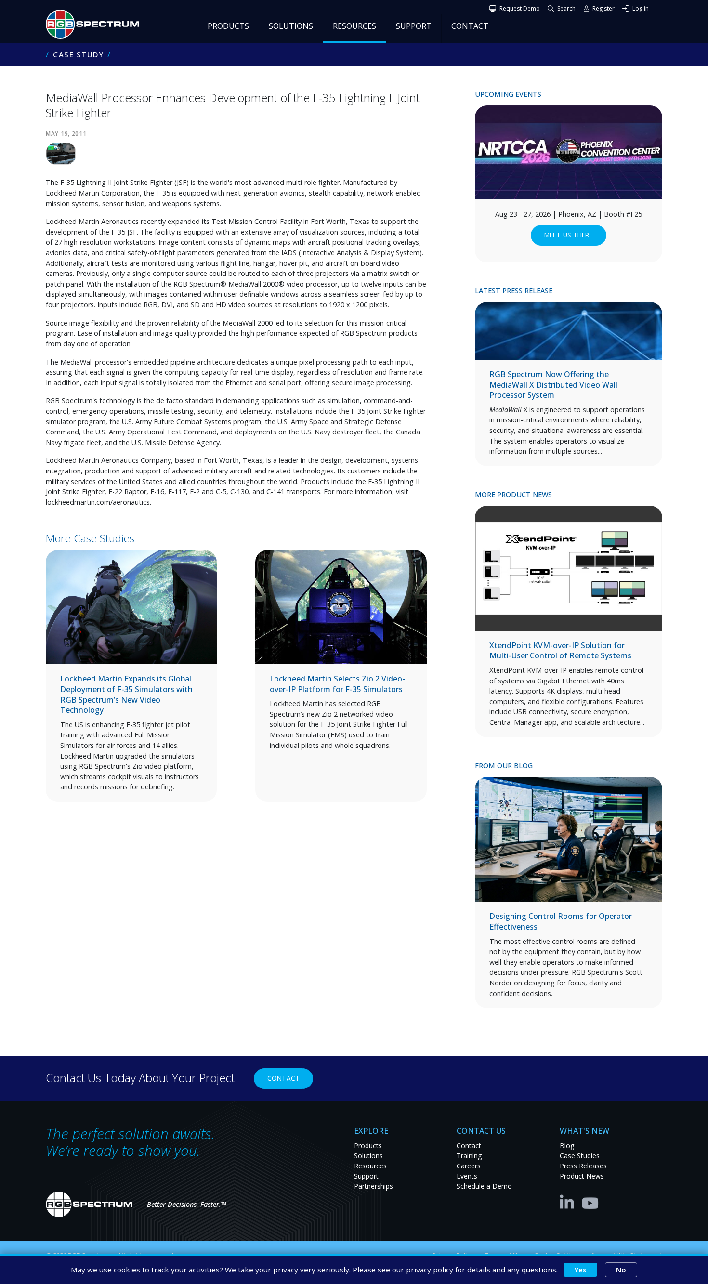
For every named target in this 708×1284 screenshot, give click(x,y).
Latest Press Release (513, 290)
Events (467, 1175)
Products (368, 1145)
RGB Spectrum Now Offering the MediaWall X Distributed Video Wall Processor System (553, 384)
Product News (582, 1175)
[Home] (96, 24)
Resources (370, 1165)
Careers (469, 1165)
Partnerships (373, 1186)
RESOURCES (354, 26)
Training (469, 1155)
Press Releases (583, 1165)
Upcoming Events (508, 94)
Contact (283, 1078)
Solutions (368, 1155)
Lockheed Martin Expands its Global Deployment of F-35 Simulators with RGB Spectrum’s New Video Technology (126, 694)
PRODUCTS (228, 26)
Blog (567, 1145)
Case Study (78, 54)
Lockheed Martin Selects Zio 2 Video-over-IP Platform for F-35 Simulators (337, 683)
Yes (580, 1269)
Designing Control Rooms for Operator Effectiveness (560, 921)
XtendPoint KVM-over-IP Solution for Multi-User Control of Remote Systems (560, 650)
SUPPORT (414, 26)
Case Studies (580, 1155)
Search (566, 8)
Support (366, 1175)
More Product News (513, 494)
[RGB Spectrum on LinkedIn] (569, 1201)
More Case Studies (90, 538)
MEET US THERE (568, 234)
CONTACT (469, 26)
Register (603, 8)
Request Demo (519, 8)
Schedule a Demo (484, 1186)
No (621, 1269)
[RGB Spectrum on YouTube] (590, 1201)
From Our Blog (504, 765)
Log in (640, 8)
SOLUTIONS (291, 26)
